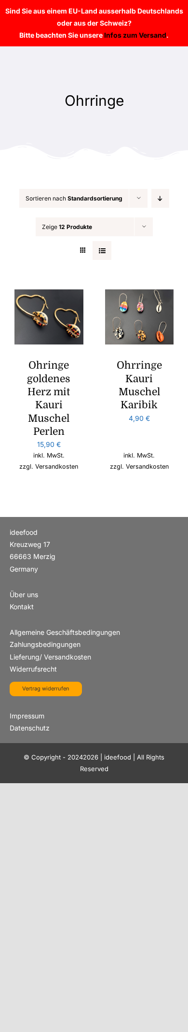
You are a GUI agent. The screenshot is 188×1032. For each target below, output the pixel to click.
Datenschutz (30, 728)
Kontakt (22, 606)
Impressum (27, 716)
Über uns (24, 594)
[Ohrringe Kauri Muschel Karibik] (139, 295)
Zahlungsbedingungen (45, 644)
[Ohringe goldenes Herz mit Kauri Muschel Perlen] (48, 295)
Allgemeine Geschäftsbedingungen (65, 632)
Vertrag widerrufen (45, 688)
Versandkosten (56, 466)
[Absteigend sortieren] (160, 198)
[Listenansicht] (102, 250)
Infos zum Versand (135, 35)
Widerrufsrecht (33, 669)
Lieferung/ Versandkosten (50, 657)
